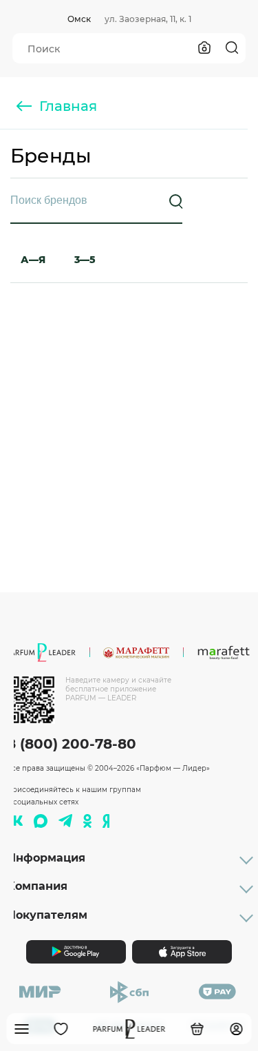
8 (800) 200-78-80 (71, 744)
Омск (79, 19)
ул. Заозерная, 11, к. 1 (148, 19)
